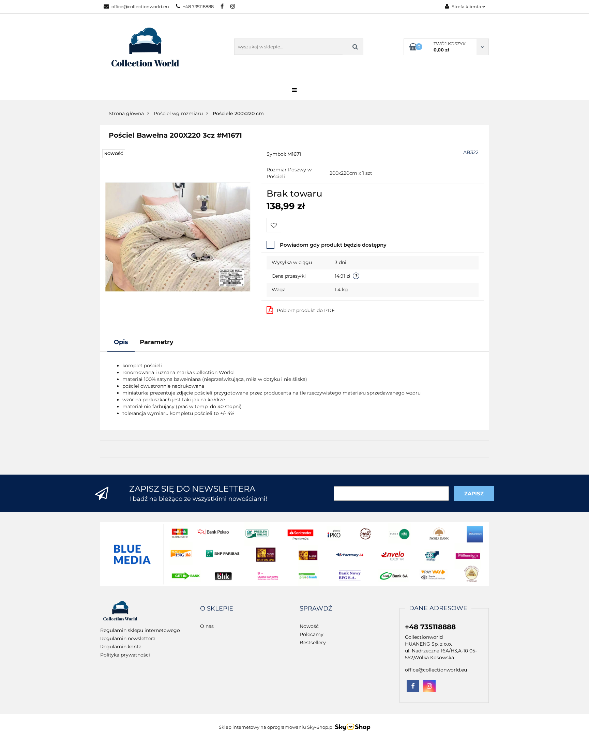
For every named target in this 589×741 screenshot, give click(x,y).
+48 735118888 (198, 6)
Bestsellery (313, 642)
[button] (216, 609)
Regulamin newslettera (127, 638)
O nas (207, 626)
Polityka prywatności (125, 655)
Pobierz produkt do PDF (306, 310)
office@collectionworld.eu (140, 6)
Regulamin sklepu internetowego (140, 630)
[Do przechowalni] (274, 225)
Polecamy (311, 634)
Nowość (309, 626)
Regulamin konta (120, 647)
